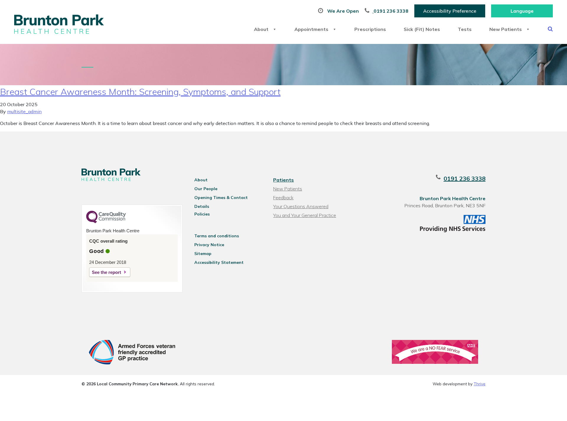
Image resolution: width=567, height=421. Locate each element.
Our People (205, 188)
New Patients (505, 29)
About (261, 29)
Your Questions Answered (300, 206)
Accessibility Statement (219, 262)
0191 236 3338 (464, 178)
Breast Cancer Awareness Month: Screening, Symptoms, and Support (140, 91)
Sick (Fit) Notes (422, 29)
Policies (202, 214)
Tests (465, 29)
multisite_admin (24, 111)
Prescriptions (370, 29)
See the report (106, 272)
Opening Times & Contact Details (221, 198)
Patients (283, 180)
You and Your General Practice (304, 215)
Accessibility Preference (449, 11)
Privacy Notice (209, 244)
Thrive (479, 383)
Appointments (311, 29)
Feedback (283, 197)
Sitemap (202, 253)
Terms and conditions (216, 236)
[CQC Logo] (106, 221)
